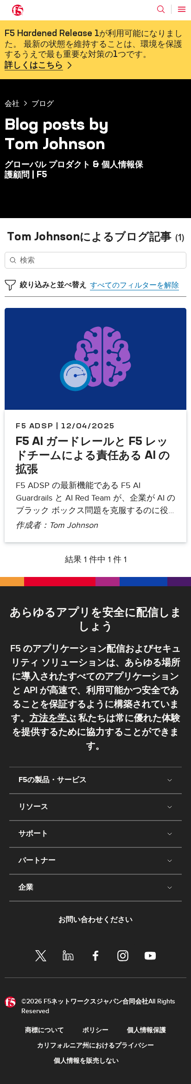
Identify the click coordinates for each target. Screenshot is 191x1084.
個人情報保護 (146, 1030)
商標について (44, 1030)
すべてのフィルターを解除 (134, 285)
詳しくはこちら (34, 65)
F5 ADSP (34, 425)
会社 (12, 103)
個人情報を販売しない (86, 1061)
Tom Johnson (73, 525)
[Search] (161, 9)
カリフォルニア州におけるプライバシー (95, 1045)
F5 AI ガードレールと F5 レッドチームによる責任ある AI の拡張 (93, 455)
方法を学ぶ (53, 718)
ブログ (43, 103)
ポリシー (95, 1030)
